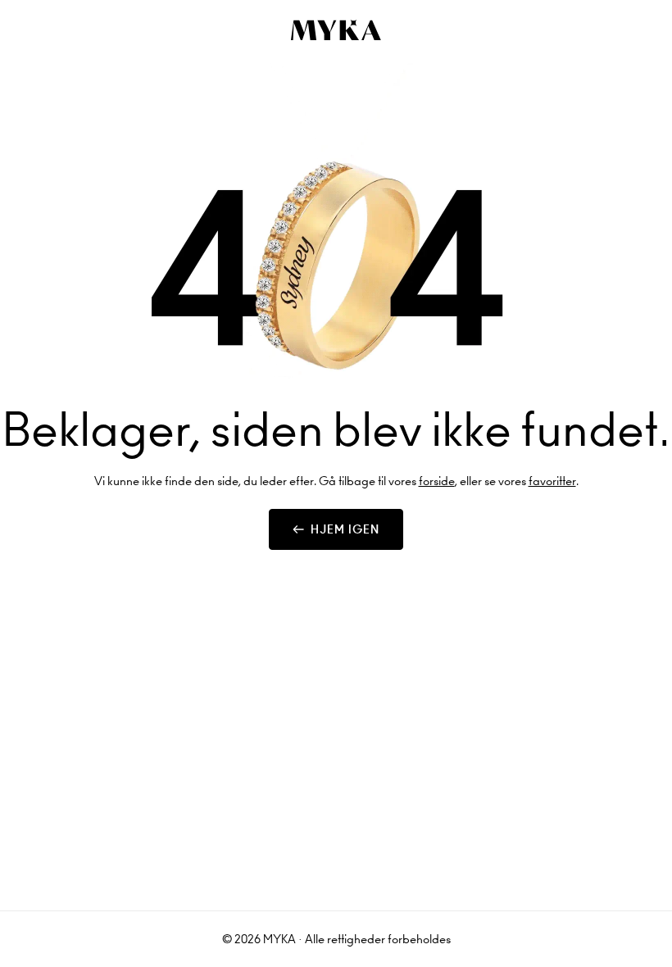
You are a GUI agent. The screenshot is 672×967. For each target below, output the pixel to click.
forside (437, 481)
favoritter (552, 481)
